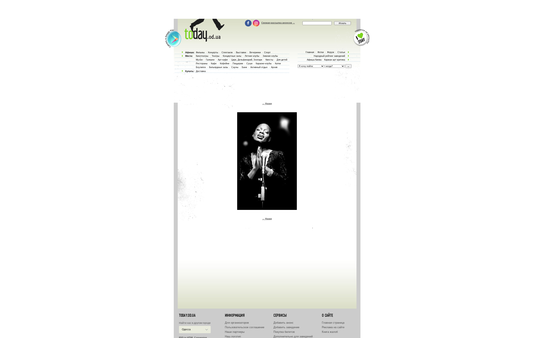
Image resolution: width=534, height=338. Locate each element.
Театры (215, 56)
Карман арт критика (334, 59)
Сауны (234, 67)
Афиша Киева (314, 59)
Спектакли (227, 52)
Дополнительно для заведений (293, 336)
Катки (278, 63)
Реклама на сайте (333, 327)
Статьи (341, 52)
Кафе (214, 63)
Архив (274, 67)
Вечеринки (255, 52)
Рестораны (202, 63)
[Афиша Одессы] (204, 40)
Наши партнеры (234, 331)
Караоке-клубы (264, 63)
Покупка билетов (284, 331)
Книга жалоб (330, 331)
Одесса (186, 329)
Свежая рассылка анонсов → (278, 22)
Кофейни (224, 63)
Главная (310, 52)
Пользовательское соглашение (244, 327)
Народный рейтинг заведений (329, 56)
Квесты (269, 59)
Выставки (241, 52)
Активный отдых (259, 67)
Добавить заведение (286, 327)
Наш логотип (233, 336)
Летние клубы (252, 56)
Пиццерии (238, 63)
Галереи (210, 59)
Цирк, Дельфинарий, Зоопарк (246, 59)
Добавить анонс (283, 322)
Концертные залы (232, 56)
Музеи (199, 59)
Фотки (320, 52)
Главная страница (333, 322)
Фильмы (200, 52)
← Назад (267, 103)
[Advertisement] (267, 9)
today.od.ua (187, 315)
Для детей (282, 59)
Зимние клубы (270, 56)
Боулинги (201, 67)
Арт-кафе (223, 59)
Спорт (267, 52)
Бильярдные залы (218, 67)
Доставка (201, 71)
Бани (244, 67)
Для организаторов (237, 322)
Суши (249, 63)
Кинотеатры (202, 56)
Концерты (213, 52)
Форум (330, 52)
